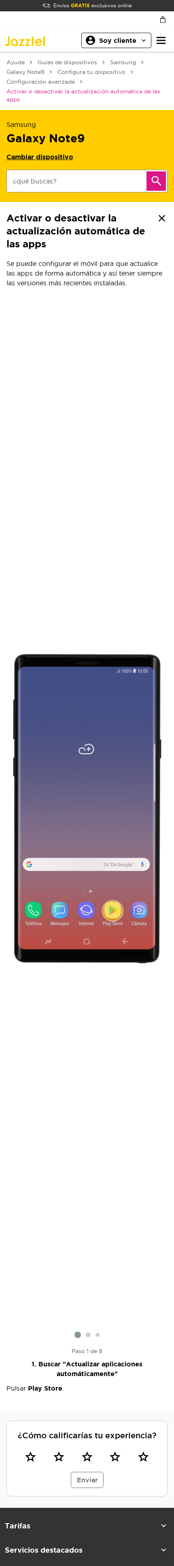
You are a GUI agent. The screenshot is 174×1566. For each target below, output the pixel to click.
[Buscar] (156, 181)
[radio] (30, 1457)
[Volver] (162, 218)
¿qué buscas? (35, 181)
